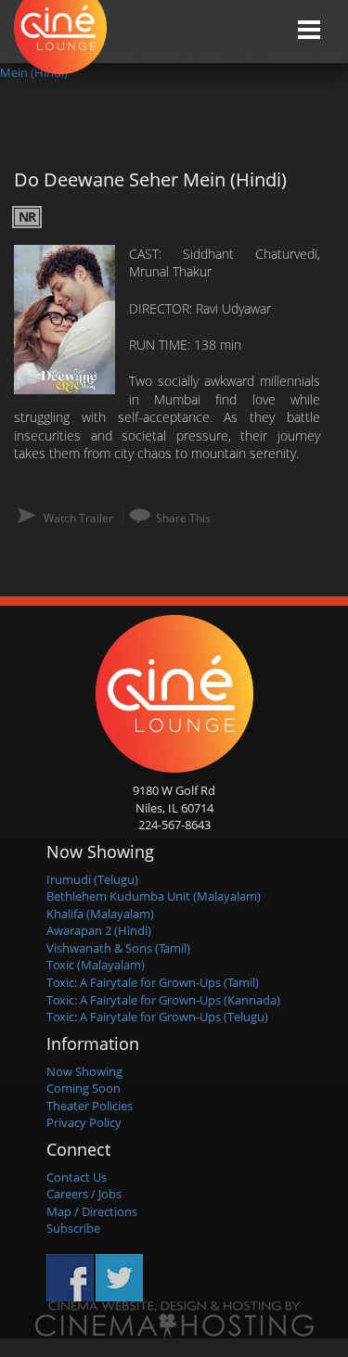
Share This (183, 518)
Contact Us (76, 1177)
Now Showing (84, 1071)
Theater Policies (89, 1105)
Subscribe (73, 1228)
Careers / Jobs (84, 1193)
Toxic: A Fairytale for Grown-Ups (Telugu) (157, 1016)
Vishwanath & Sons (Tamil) (118, 948)
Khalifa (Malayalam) (100, 913)
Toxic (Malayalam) (95, 964)
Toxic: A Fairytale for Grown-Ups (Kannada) (163, 1000)
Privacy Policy (84, 1122)
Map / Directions (91, 1211)
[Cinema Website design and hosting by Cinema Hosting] (174, 1319)
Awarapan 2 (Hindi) (98, 930)
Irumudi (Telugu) (92, 879)
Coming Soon (83, 1088)
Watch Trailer (78, 518)
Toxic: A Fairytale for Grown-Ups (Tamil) (152, 982)
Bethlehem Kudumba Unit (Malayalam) (153, 896)
